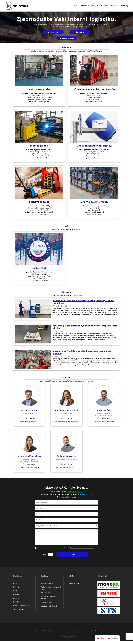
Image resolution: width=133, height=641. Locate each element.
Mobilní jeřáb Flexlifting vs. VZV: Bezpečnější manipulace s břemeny (83, 352)
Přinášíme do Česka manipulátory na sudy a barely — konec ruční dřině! (83, 301)
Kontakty (124, 6)
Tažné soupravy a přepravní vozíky (94, 89)
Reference (115, 6)
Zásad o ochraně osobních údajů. (82, 548)
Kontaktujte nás (68, 38)
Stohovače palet (39, 201)
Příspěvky (105, 6)
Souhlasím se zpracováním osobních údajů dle (65, 548)
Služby (93, 6)
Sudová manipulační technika (93, 145)
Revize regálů (39, 268)
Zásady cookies (18, 609)
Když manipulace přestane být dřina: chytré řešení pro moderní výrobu (85, 327)
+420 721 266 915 (74, 491)
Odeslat (72, 554)
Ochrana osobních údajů (22, 606)
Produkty (83, 6)
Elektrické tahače (39, 89)
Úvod (75, 6)
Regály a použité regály (93, 202)
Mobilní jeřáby (39, 145)
